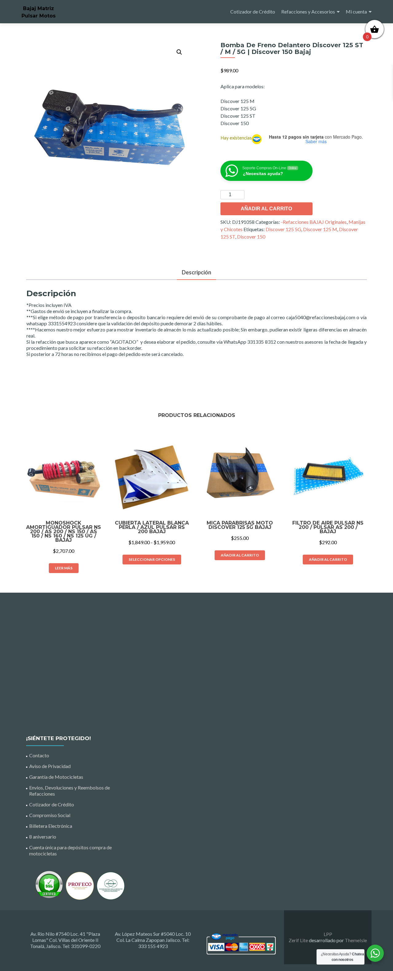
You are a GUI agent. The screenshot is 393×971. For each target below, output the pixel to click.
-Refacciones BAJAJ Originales (314, 222)
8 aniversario (42, 836)
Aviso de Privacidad (50, 766)
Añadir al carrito (266, 208)
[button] (179, 52)
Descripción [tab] (196, 272)
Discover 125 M (320, 229)
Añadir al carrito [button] (240, 555)
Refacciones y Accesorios (308, 11)
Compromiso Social (49, 815)
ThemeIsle (356, 940)
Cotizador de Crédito (252, 11)
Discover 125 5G (283, 229)
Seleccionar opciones (152, 559)
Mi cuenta (356, 11)
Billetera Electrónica (50, 826)
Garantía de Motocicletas (56, 777)
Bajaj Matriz (38, 8)
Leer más (63, 568)
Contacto (39, 755)
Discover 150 (251, 236)
